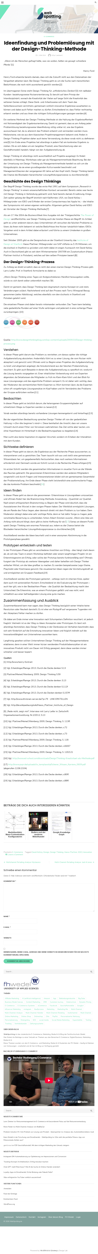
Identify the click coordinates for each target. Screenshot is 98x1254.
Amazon (47, 998)
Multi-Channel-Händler (34, 1013)
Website (7, 938)
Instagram (42, 1217)
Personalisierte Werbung (70, 1016)
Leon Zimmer (8, 1121)
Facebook (53, 1005)
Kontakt (32, 1217)
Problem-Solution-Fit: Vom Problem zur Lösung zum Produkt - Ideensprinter (32, 1132)
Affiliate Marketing (12, 998)
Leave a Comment (15, 854)
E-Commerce (49, 37)
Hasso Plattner (70, 852)
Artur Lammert (57, 55)
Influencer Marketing (13, 1009)
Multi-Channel (76, 1009)
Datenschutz (71, 1002)
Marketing (50, 1009)
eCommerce (42, 1005)
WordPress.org (9, 1204)
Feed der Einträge (10, 1194)
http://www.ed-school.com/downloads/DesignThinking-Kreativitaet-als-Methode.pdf (53, 758)
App (54, 998)
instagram (27, 1009)
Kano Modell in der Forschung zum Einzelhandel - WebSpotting (28, 1137)
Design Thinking (56, 852)
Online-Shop (26, 1016)
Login (78, 1217)
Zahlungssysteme (36, 1023)
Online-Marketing (11, 1016)
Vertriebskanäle (21, 1023)
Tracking (8, 1023)
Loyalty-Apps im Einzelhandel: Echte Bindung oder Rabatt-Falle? (28, 1172)
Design (46, 852)
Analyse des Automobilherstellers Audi (79, 1132)
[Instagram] (49, 29)
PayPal (55, 1016)
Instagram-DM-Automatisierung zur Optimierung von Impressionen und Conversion (35, 1156)
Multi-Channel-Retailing (55, 1013)
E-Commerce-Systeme (26, 1005)
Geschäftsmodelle (67, 1005)
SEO (34, 1020)
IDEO (80, 852)
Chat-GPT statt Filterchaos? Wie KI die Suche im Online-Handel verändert (32, 1167)
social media (44, 1020)
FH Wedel (69, 1217)
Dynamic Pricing (85, 1002)
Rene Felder (8, 1127)
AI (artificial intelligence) (31, 998)
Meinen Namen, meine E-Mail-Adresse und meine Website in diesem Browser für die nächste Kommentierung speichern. (46, 953)
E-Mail (7, 927)
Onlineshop (38, 1016)
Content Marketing (33, 1002)
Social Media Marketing (60, 1020)
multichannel (72, 1013)
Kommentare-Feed (11, 1199)
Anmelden (7, 1188)
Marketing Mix (62, 1009)
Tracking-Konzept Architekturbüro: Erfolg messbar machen (26, 1162)
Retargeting (25, 1020)
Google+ (80, 1005)
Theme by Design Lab (59, 1250)
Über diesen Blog (55, 1217)
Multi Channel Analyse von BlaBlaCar (30, 1127)
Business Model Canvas (14, 1002)
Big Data (81, 998)
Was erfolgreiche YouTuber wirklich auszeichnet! (22, 1177)
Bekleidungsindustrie (67, 998)
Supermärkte (77, 1020)
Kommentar (10, 881)
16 (42, 484)
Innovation (87, 852)
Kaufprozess (39, 1009)
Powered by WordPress (39, 1250)
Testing (88, 1020)
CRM (45, 1002)
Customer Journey (56, 1002)
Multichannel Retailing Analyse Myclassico (23, 862)
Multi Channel (86, 1013)
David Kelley (37, 852)
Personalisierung (11, 1020)
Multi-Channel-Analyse (14, 1013)
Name (7, 916)
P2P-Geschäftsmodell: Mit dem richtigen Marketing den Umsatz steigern (41, 1145)
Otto (47, 1016)
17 (67, 521)
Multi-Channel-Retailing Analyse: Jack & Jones (73, 862)
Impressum (9, 1217)
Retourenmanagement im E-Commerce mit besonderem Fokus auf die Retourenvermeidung (51, 1121)
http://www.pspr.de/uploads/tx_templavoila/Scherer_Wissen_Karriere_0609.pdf (47, 764)
